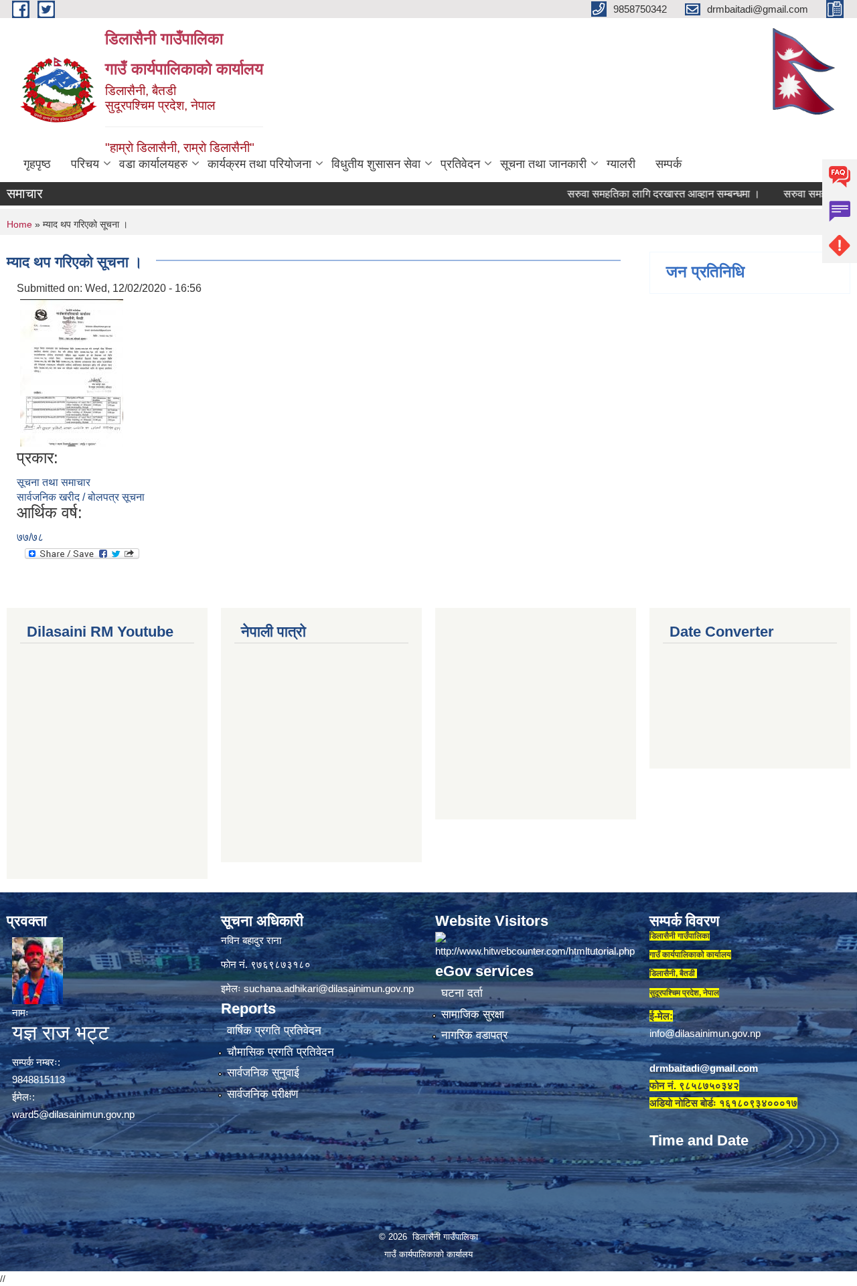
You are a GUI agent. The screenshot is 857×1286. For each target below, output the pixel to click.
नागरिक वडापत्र (474, 1035)
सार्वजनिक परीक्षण (262, 1094)
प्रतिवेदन (460, 164)
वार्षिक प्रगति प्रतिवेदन (274, 1030)
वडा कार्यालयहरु (153, 164)
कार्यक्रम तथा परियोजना (259, 164)
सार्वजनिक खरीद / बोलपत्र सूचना (81, 497)
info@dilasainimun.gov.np (705, 1033)
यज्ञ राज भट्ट (60, 1033)
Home (19, 224)
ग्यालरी (621, 164)
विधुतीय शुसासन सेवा (375, 164)
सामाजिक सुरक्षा (472, 1014)
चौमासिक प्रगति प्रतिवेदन (280, 1052)
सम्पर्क (668, 164)
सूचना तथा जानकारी (543, 164)
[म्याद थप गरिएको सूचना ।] (71, 372)
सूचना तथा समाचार (53, 482)
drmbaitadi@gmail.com (703, 1068)
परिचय (85, 164)
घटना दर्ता (462, 993)
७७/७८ (30, 537)
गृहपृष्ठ (37, 164)
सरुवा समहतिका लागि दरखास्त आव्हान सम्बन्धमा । (636, 193)
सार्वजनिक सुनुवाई (263, 1072)
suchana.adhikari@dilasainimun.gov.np (329, 988)
